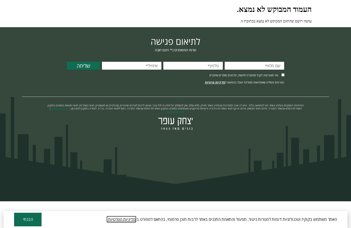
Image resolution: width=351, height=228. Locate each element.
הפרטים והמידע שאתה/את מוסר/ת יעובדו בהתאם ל (244, 82)
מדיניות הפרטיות (121, 219)
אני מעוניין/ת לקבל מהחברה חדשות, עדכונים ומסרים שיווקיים (243, 75)
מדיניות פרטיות (215, 82)
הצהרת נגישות (60, 108)
